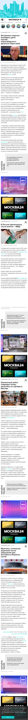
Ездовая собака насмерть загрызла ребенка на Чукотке (16, 488)
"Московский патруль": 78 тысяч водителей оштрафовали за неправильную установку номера (16, 317)
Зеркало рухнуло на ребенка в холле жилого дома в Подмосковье (16, 484)
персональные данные (16, 709)
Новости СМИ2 (4, 196)
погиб (24, 641)
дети (9, 496)
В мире (12, 545)
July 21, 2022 (19, 637)
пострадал (9, 469)
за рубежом (10, 671)
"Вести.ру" (10, 584)
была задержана (22, 278)
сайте (10, 74)
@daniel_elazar (7, 632)
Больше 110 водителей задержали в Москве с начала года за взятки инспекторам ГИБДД (16, 322)
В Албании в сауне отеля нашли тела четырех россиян (15, 664)
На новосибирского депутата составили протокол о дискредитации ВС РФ (14, 159)
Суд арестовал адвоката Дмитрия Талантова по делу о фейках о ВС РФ (16, 164)
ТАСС (22, 112)
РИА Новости (10, 418)
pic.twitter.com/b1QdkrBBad (19, 634)
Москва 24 (14, 20)
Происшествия (14, 32)
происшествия (4, 172)
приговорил (4, 142)
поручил (15, 115)
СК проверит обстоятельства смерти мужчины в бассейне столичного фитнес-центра (14, 659)
